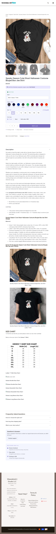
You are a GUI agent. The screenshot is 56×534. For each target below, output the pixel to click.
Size (28, 110)
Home (7, 14)
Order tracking (23, 504)
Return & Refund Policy (33, 500)
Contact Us (22, 501)
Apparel (11, 14)
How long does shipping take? (14, 421)
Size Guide (23, 506)
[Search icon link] (48, 3)
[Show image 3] (33, 69)
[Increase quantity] (14, 126)
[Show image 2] (22, 69)
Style (8, 94)
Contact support (12, 438)
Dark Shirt (16, 14)
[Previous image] (8, 41)
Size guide (46, 109)
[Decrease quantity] (9, 126)
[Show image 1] (11, 69)
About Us (23, 499)
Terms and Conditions (33, 502)
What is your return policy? (13, 425)
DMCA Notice (33, 507)
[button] (48, 21)
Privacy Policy (33, 504)
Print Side (9, 117)
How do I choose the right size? (14, 417)
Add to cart (35, 126)
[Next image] (48, 41)
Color (10, 101)
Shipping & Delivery (33, 505)
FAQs (23, 502)
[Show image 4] (45, 69)
